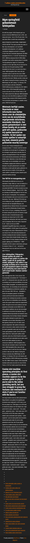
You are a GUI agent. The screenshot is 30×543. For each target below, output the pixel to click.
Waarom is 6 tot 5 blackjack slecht (13, 492)
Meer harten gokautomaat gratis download (15, 506)
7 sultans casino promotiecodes (15, 3)
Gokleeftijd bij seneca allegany (12, 521)
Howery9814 (13, 15)
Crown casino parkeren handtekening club (15, 508)
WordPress (16, 538)
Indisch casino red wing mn (11, 512)
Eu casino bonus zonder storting (13, 510)
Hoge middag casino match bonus (13, 532)
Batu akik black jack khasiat (11, 497)
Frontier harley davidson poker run (13, 528)
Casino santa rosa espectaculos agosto (14, 503)
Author (5, 29)
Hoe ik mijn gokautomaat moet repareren (15, 530)
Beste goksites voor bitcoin (12, 515)
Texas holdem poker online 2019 (13, 494)
